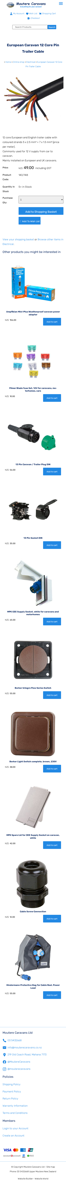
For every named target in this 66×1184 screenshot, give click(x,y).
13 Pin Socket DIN (33, 538)
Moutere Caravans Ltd (34, 1167)
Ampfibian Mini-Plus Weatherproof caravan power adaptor (33, 313)
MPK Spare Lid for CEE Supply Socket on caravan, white (33, 836)
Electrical (30, 62)
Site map (50, 1167)
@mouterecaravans (19, 1068)
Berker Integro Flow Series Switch (33, 688)
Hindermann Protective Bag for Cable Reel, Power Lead (33, 986)
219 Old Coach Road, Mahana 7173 (27, 1054)
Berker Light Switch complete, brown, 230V (33, 761)
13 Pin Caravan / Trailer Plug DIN (33, 464)
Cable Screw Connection (33, 911)
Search (52, 27)
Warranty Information (15, 1105)
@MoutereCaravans (19, 1061)
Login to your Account (15, 1128)
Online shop (18, 62)
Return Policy (10, 1098)
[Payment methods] (33, 1153)
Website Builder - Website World (33, 1178)
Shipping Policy (12, 1084)
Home (8, 62)
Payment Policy (12, 1091)
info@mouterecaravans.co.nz (25, 1047)
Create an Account (13, 1135)
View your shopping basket (18, 239)
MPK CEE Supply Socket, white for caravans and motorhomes (33, 613)
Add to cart (52, 322)
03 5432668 (15, 1040)
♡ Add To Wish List (29, 221)
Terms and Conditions (15, 1112)
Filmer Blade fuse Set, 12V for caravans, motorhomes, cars (33, 389)
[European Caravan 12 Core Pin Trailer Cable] (33, 129)
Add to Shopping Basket (41, 211)
